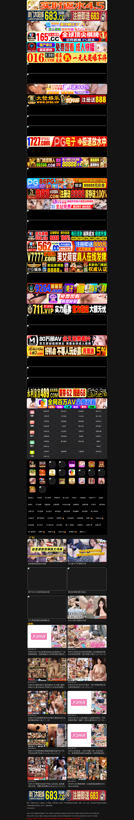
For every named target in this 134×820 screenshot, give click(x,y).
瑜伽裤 (81, 436)
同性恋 (99, 446)
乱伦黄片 (49, 511)
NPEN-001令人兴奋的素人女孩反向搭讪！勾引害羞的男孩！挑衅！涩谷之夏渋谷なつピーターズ (87, 720)
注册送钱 (83, 498)
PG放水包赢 (66, 504)
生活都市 (46, 451)
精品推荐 (46, 411)
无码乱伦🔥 (99, 518)
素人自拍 (98, 416)
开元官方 (40, 525)
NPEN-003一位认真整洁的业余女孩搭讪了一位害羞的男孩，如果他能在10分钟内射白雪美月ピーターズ (46, 654)
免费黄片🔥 (73, 532)
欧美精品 (81, 411)
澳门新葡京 (94, 511)
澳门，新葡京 (69, 525)
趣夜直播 (67, 511)
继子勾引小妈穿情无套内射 (39, 592)
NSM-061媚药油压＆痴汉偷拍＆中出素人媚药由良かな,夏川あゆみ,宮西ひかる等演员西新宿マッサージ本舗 (46, 687)
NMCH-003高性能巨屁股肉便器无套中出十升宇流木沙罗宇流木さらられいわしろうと (46, 752)
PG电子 (74, 498)
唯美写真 (81, 441)
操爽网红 (76, 504)
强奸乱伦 (63, 411)
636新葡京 (70, 518)
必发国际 (85, 511)
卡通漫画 (46, 441)
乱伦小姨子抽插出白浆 (77, 620)
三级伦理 (46, 416)
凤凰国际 (56, 504)
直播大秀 (98, 525)
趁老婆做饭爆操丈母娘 (37, 563)
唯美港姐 (81, 421)
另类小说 (46, 456)
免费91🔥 (42, 532)
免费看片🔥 (60, 518)
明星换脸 (63, 436)
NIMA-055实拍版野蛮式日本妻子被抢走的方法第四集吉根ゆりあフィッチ (46, 719)
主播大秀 (31, 511)
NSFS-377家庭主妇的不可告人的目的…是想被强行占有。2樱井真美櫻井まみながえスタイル (46, 785)
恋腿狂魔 (98, 431)
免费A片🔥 (51, 532)
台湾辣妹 (46, 421)
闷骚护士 (98, 436)
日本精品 (63, 416)
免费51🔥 (89, 518)
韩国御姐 (63, 421)
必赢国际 (47, 504)
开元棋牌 (48, 498)
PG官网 (39, 498)
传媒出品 (46, 446)
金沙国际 (59, 525)
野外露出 (98, 426)
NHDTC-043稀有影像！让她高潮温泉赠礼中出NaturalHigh (86, 785)
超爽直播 (85, 504)
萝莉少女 (98, 411)
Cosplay (81, 416)
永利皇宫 (50, 518)
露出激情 (63, 441)
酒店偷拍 (102, 504)
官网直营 (57, 498)
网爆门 (99, 441)
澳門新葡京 (40, 518)
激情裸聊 (80, 518)
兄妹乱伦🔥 (62, 532)
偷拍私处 (58, 511)
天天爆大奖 (49, 525)
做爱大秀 (89, 525)
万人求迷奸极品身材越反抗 (39, 620)
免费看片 (80, 525)
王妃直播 (40, 511)
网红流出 (81, 426)
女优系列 (63, 431)
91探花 (64, 426)
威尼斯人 (31, 498)
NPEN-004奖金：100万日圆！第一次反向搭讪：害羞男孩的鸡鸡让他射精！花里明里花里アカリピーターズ (87, 753)
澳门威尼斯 (31, 532)
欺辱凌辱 (46, 426)
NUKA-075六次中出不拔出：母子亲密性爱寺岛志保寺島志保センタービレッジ (87, 686)
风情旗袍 (46, 436)
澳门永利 (66, 498)
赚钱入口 (83, 532)
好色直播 (31, 525)
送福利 (101, 498)
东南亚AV (98, 421)
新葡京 (30, 504)
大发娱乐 (31, 518)
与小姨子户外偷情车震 (77, 563)
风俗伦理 (98, 451)
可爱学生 (81, 431)
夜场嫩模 (76, 511)
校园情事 (63, 451)
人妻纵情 (81, 451)
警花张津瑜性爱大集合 (77, 592)
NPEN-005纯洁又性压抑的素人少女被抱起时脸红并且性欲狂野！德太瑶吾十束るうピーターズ (87, 653)
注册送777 (92, 498)
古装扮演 (46, 431)
